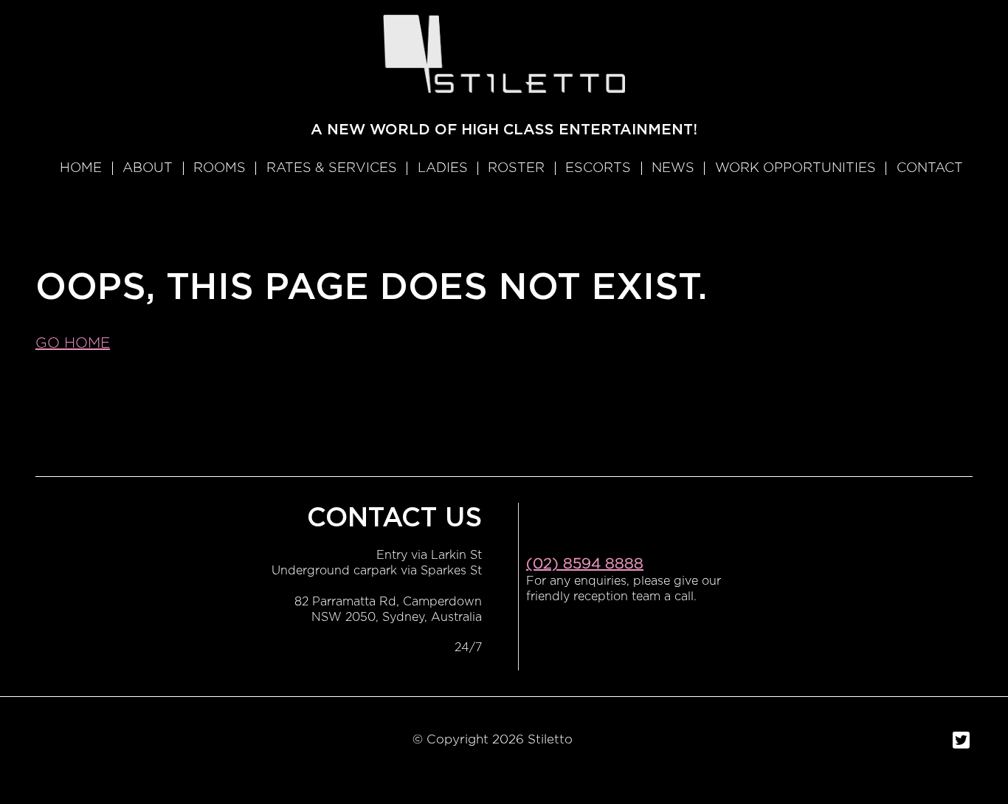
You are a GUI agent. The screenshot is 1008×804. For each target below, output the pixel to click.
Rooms (219, 168)
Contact (930, 168)
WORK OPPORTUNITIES (795, 168)
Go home (72, 343)
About (147, 168)
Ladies (443, 168)
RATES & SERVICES (331, 168)
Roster (516, 168)
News (673, 168)
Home (81, 168)
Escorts (598, 168)
